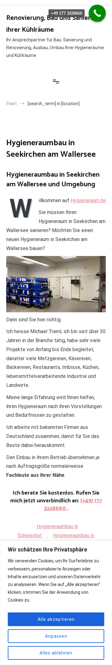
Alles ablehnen (56, 652)
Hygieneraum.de (88, 200)
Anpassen (56, 636)
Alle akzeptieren (56, 619)
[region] (56, 603)
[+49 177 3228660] (97, 13)
